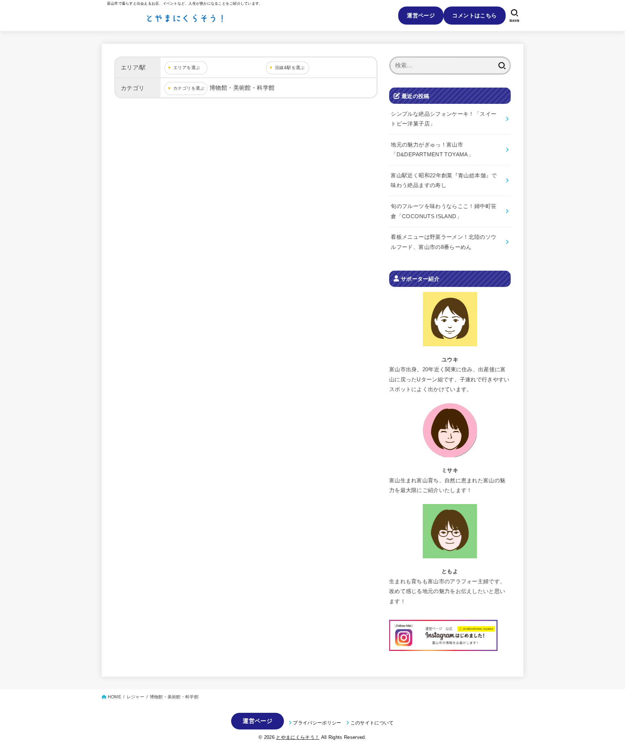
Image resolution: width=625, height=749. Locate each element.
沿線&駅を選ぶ (290, 67)
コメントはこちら (474, 15)
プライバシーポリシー (317, 722)
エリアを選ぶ (186, 67)
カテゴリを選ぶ (189, 88)
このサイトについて (372, 722)
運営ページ (421, 15)
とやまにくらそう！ (297, 737)
